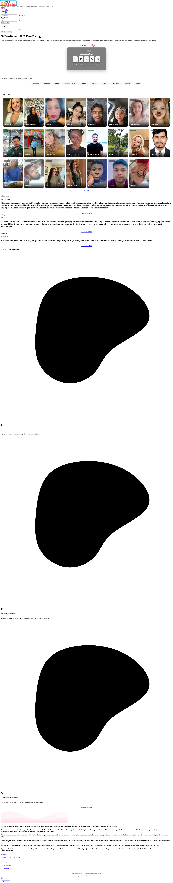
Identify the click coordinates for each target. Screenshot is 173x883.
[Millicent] (13, 112)
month (6, 17)
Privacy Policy (8, 865)
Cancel (3, 22)
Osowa (138, 83)
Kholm (57, 83)
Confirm (9, 31)
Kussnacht (128, 83)
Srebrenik (104, 83)
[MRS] (118, 173)
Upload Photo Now (87, 454)
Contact (6, 868)
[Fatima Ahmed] (34, 112)
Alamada (83, 83)
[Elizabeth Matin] (118, 112)
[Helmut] (118, 143)
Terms (6, 862)
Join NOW (83, 45)
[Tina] (13, 173)
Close (8, 880)
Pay (8, 22)
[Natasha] (139, 143)
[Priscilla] (55, 173)
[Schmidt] (160, 112)
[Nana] (76, 143)
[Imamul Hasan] (97, 143)
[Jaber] (160, 143)
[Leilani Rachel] (76, 173)
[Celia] (76, 112)
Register (6, 10)
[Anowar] (34, 173)
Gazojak (94, 83)
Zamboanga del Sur (70, 83)
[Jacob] (139, 173)
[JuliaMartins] (139, 112)
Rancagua (36, 83)
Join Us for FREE (86, 213)
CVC (19, 20)
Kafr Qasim (116, 83)
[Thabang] (55, 112)
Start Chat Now (86, 191)
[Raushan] (34, 143)
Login (5, 9)
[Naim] (13, 143)
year (7, 19)
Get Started (4, 854)
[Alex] (97, 173)
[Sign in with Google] (93, 45)
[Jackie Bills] (55, 143)
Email (19, 30)
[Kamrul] (97, 112)
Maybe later (86, 457)
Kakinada (47, 83)
